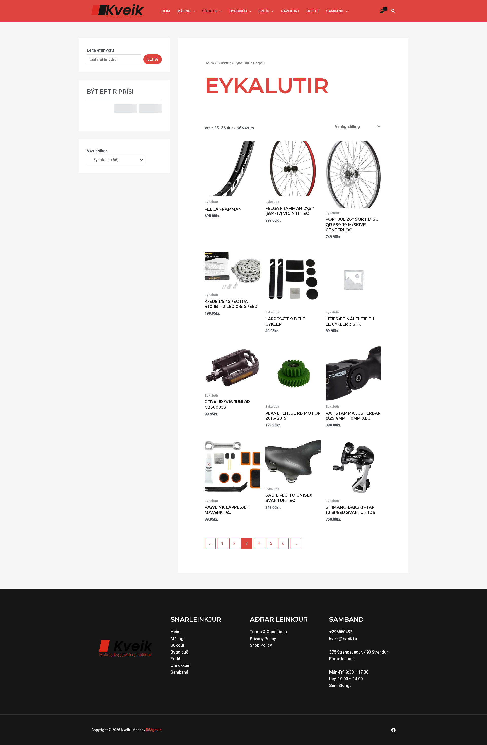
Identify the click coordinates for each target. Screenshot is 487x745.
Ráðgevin (153, 730)
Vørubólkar (97, 150)
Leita (152, 59)
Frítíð (263, 11)
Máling (183, 11)
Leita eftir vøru (100, 50)
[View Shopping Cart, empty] (382, 11)
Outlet (312, 11)
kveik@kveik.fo (343, 638)
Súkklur (210, 11)
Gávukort (290, 11)
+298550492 (340, 631)
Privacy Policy (263, 638)
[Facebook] (393, 730)
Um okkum (180, 665)
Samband (334, 11)
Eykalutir (242, 63)
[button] (192, 11)
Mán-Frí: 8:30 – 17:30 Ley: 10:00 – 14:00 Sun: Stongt (349, 679)
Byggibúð (238, 11)
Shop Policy (261, 645)
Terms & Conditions (268, 631)
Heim (166, 11)
